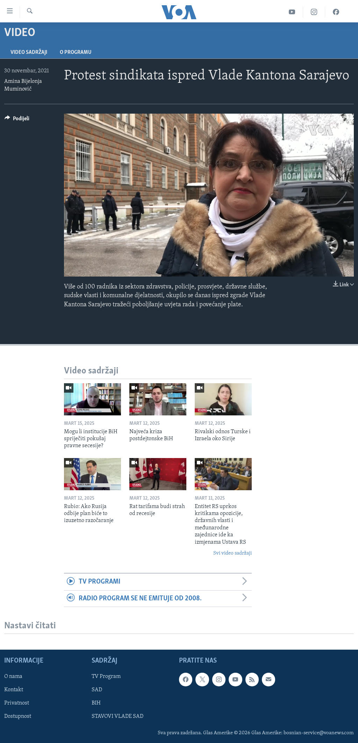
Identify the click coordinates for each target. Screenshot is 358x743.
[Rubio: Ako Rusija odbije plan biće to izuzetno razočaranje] (92, 474)
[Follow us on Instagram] (218, 679)
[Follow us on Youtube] (235, 679)
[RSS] (252, 679)
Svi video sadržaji (232, 553)
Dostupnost (17, 716)
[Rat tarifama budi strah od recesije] (157, 474)
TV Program (106, 676)
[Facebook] (336, 12)
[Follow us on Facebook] (185, 679)
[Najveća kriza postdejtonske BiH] (157, 399)
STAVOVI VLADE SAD (117, 716)
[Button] (17, 120)
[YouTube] (292, 12)
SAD (97, 690)
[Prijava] (268, 679)
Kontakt (13, 690)
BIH (96, 703)
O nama (13, 676)
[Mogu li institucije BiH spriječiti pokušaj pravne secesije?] (92, 399)
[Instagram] (314, 12)
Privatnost (16, 703)
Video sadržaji (28, 52)
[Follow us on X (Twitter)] (202, 679)
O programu (76, 52)
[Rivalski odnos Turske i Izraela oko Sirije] (223, 399)
